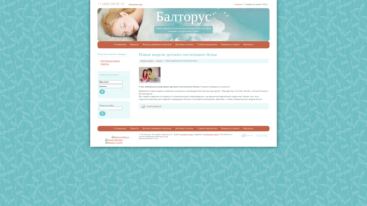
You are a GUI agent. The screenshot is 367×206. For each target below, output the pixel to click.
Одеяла (105, 63)
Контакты (248, 44)
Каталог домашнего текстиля (157, 44)
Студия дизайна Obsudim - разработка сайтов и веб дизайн (247, 135)
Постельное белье (110, 60)
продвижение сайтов (211, 134)
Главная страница (146, 61)
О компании (120, 44)
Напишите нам (135, 4)
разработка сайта (186, 134)
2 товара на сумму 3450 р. (251, 4)
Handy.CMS (164, 136)
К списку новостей (153, 106)
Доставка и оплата (184, 44)
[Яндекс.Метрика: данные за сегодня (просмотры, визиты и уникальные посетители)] (114, 139)
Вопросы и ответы (230, 44)
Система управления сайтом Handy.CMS (262, 135)
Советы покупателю (207, 44)
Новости (134, 44)
